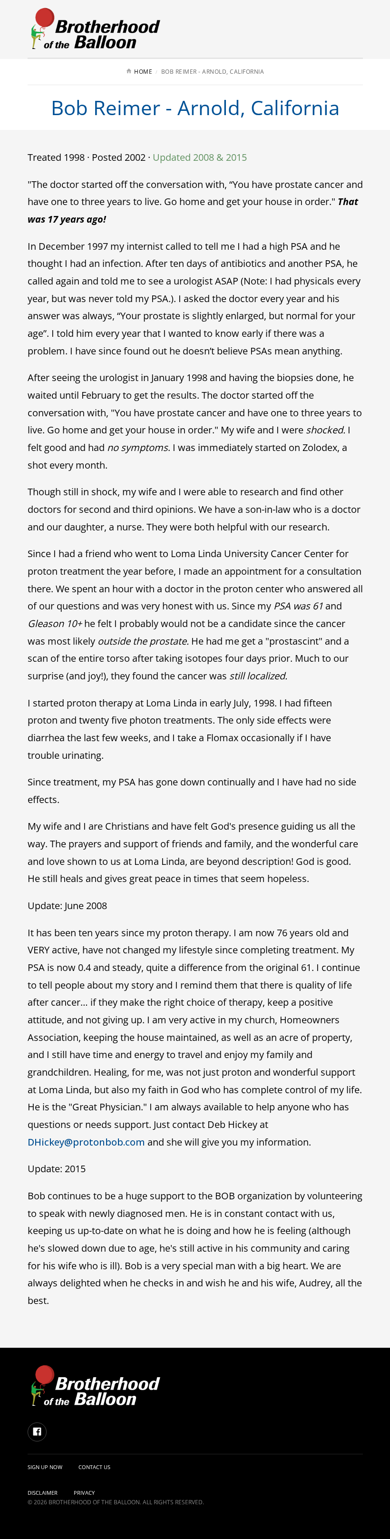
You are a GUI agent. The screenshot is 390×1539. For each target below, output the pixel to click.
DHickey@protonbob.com (86, 1142)
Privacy (84, 1492)
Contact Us (94, 1466)
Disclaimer (43, 1492)
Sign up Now (45, 1466)
